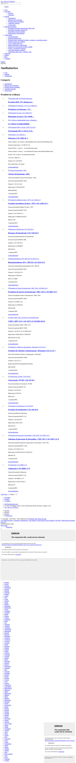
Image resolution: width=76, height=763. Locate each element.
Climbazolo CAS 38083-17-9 (19, 468)
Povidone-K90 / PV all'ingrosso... (20, 102)
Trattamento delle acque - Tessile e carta (19, 52)
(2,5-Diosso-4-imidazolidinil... (19, 124)
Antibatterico (12, 18)
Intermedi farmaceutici (14, 38)
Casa (5, 10)
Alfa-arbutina (32, 520)
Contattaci (7, 58)
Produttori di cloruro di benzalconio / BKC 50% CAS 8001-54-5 (32, 292)
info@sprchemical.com (11, 504)
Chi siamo (7, 11)
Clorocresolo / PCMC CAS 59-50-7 (21, 380)
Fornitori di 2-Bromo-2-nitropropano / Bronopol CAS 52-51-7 (32, 351)
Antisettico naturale (13, 23)
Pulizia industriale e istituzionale (17, 45)
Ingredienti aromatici (10, 26)
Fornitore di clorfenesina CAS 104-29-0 (23, 410)
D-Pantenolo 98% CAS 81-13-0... (20, 131)
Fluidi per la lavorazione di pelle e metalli (20, 47)
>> (9, 494)
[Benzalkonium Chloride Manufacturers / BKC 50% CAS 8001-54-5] (28, 288)
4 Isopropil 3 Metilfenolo (20, 520)
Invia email (4, 525)
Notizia (6, 55)
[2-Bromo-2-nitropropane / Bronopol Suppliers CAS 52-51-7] (27, 347)
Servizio (10, 13)
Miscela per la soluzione (15, 20)
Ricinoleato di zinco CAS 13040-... (21, 117)
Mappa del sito (42, 519)
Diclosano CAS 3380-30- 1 (18, 138)
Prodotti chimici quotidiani (16, 21)
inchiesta (10, 167)
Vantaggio (11, 15)
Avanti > (5, 494)
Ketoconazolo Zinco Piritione (45, 520)
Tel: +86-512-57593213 (8, 1)
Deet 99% (58, 520)
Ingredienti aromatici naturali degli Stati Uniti (21, 28)
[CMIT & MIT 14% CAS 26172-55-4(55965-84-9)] (23, 317)
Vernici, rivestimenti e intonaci (17, 48)
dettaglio (15, 167)
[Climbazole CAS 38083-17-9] (17, 465)
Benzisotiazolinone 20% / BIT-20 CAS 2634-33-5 (26, 262)
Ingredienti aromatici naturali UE (17, 30)
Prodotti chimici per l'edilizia (16, 42)
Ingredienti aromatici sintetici (16, 31)
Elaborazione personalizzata (16, 33)
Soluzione (7, 53)
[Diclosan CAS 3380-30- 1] (17, 134)
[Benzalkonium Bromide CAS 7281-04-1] (21, 229)
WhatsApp (9, 527)
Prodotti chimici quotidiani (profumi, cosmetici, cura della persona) (27, 40)
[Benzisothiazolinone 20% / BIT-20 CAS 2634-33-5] (23, 259)
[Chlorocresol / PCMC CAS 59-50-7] (19, 376)
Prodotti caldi (33, 519)
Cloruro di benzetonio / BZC (19, 174)
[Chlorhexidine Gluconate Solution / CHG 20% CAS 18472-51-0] (28, 435)
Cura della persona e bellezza (16, 50)
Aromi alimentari (13, 37)
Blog (5, 57)
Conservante (11, 25)
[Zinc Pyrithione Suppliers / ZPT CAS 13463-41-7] (24, 200)
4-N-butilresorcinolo (7, 520)
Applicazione (8, 35)
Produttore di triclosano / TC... (20, 109)
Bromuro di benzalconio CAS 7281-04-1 (23, 233)
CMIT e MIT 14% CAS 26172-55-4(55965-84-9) (26, 321)
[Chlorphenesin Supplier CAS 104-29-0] (20, 406)
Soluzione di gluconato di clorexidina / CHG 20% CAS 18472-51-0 (33, 439)
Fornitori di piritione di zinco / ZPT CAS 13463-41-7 (28, 203)
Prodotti (6, 16)
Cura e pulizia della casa (15, 43)
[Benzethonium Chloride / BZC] (17, 170)
